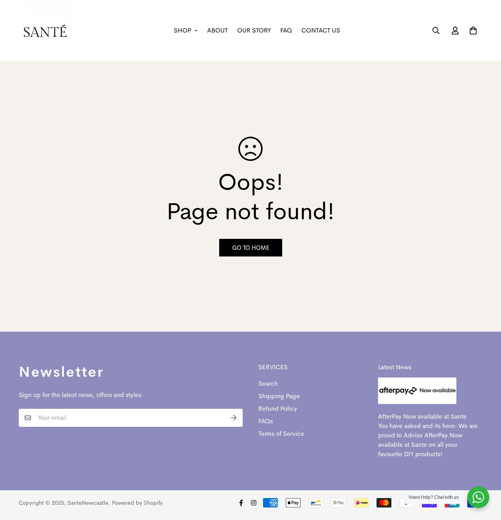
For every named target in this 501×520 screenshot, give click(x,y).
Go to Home (250, 247)
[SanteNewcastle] (45, 30)
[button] (471, 31)
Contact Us (320, 30)
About (217, 30)
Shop (182, 30)
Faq (286, 30)
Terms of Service (281, 434)
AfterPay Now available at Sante (422, 416)
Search (268, 383)
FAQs (265, 421)
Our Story (254, 30)
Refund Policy (277, 408)
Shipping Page (279, 396)
